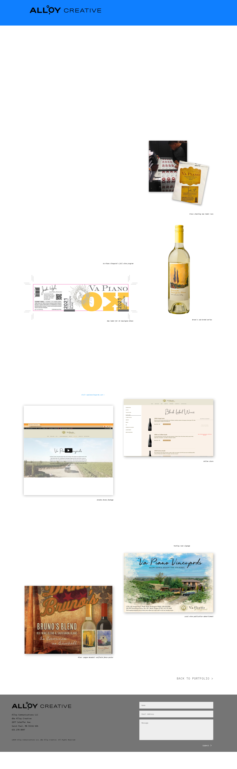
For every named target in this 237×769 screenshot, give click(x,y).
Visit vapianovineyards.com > (92, 395)
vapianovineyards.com (81, 111)
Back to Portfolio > (195, 678)
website (49, 566)
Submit (206, 745)
